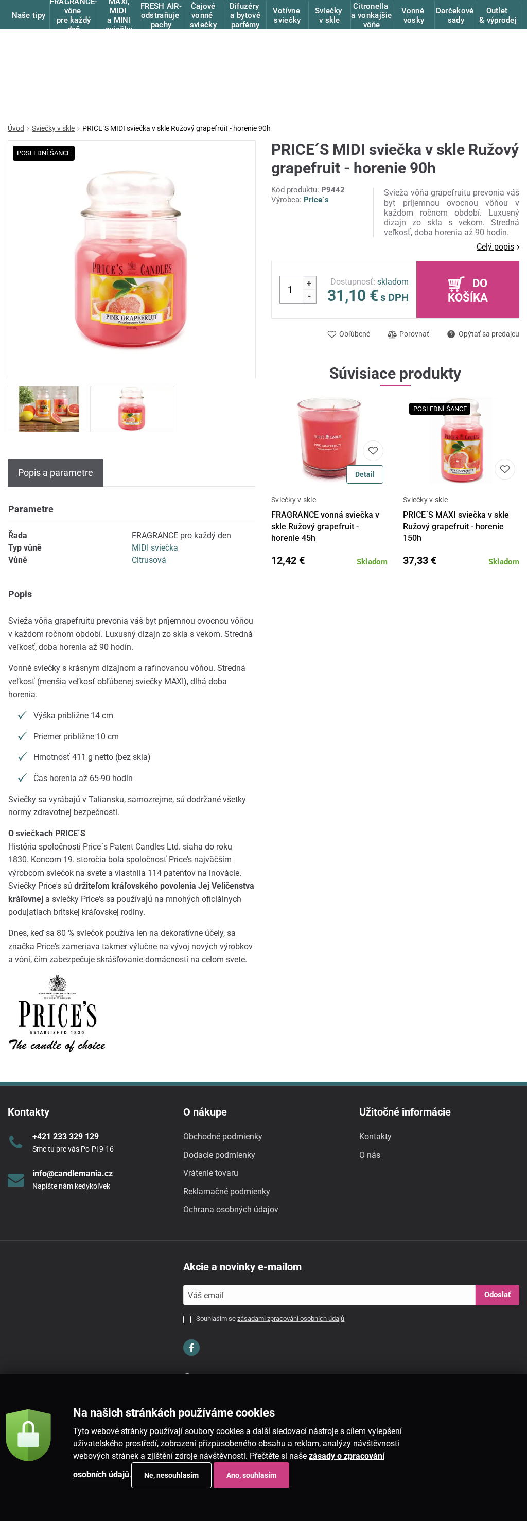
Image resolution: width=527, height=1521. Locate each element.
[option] (49, 409)
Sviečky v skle (53, 128)
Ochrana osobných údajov (230, 1209)
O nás (369, 1155)
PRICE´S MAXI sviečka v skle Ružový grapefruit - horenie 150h (456, 526)
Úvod (16, 128)
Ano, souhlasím (251, 1475)
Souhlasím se (270, 1318)
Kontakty (375, 1136)
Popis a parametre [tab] (55, 472)
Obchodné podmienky (222, 1136)
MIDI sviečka (155, 548)
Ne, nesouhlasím (171, 1475)
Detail (365, 474)
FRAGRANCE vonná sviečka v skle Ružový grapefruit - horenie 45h (325, 526)
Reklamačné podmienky (226, 1191)
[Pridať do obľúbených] (373, 450)
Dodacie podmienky (219, 1155)
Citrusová (149, 560)
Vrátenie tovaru (210, 1173)
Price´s (316, 199)
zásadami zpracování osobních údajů (290, 1318)
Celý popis (495, 247)
